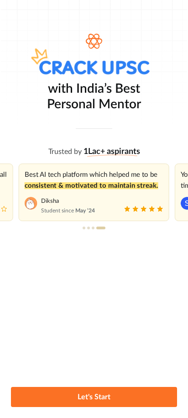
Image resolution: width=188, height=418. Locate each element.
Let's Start (94, 397)
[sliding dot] (84, 228)
